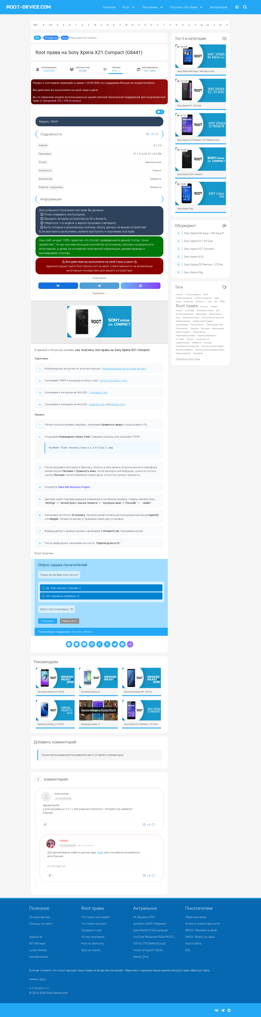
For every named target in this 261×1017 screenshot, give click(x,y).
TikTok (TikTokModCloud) (149, 943)
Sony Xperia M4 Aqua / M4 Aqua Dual (205, 233)
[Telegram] (69, 644)
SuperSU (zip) (97, 404)
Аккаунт (179, 310)
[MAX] (229, 1011)
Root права (187, 305)
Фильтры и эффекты (184, 350)
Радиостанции (199, 332)
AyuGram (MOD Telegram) (149, 924)
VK (65, 100)
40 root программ (92, 937)
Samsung (204, 306)
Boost (205, 294)
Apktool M (35, 937)
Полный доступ (197, 325)
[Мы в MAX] (141, 285)
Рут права (180, 339)
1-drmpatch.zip (98, 392)
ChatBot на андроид (184, 298)
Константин (62, 793)
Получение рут (182, 328)
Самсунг (189, 339)
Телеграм (207, 343)
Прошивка (205, 328)
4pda (100, 852)
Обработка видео (183, 321)
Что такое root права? (95, 917)
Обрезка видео (182, 325)
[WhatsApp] (99, 644)
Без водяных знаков (205, 310)
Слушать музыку (203, 339)
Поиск (245, 5)
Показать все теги (188, 359)
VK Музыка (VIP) (144, 917)
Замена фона (201, 314)
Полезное (109, 7)
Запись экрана (215, 314)
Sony (64, 37)
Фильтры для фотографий (213, 346)
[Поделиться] (130, 644)
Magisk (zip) (118, 404)
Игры (126, 7)
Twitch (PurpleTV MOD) (148, 950)
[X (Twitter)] (107, 644)
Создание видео (182, 343)
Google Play (188, 301)
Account (179, 294)
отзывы (75, 100)
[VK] (77, 644)
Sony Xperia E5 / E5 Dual (198, 241)
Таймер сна (196, 343)
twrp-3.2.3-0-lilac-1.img (113, 380)
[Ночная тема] (237, 7)
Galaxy (216, 298)
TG (59, 100)
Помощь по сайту (41, 924)
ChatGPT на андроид (203, 298)
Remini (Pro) (141, 957)
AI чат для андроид (193, 294)
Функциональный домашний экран (210, 350)
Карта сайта (193, 943)
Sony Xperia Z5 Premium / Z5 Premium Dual (209, 264)
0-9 (50, 25)
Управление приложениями (187, 346)
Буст (218, 310)
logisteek (49, 70)
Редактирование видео (185, 335)
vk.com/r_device (81, 632)
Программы (150, 7)
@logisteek (49, 100)
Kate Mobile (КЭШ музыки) (150, 930)
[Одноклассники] (84, 644)
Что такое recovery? (94, 924)
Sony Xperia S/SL (194, 256)
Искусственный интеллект (213, 317)
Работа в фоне (218, 328)
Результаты (69, 621)
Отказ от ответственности (202, 924)
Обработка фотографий (203, 321)
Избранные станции (191, 317)
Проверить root (91, 930)
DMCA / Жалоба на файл (201, 930)
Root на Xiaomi (91, 950)
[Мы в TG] (99, 285)
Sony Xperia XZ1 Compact (199, 248)
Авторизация (218, 7)
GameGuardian (38, 957)
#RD (37, 37)
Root (222, 301)
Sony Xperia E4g (193, 272)
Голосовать (48, 621)
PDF (216, 301)
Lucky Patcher (38, 950)
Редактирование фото (207, 335)
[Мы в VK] (58, 285)
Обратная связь (195, 917)
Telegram (214, 306)
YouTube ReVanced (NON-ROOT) (153, 937)
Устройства (51, 37)
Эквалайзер (198, 353)
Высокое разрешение (185, 314)
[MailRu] (92, 644)
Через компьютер (183, 353)
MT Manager (37, 943)
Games (178, 301)
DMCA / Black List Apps (200, 937)
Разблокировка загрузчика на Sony (124, 368)
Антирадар (189, 310)
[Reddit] (115, 644)
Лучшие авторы (39, 917)
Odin (210, 301)
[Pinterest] (122, 644)
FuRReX (63, 840)
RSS (187, 950)
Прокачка (194, 328)
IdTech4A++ (200, 301)
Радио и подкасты (183, 332)
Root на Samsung (92, 943)
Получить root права (183, 7)
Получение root (214, 324)
